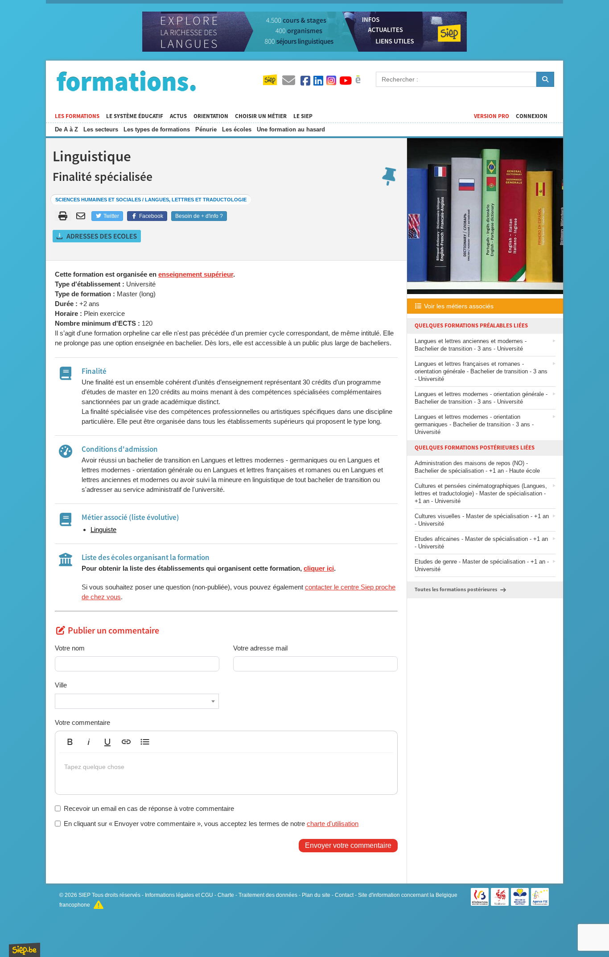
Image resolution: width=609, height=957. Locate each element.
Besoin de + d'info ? (199, 216)
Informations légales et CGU (179, 895)
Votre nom (70, 648)
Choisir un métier (261, 116)
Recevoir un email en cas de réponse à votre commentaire (149, 808)
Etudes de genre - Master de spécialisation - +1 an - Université (482, 565)
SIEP (84, 895)
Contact (344, 895)
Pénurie (206, 129)
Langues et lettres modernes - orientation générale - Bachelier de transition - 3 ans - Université (481, 398)
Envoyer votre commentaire (348, 845)
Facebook (150, 216)
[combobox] (137, 701)
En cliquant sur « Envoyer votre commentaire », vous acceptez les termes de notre (211, 823)
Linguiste (103, 529)
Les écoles (236, 129)
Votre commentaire (82, 722)
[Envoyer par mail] (82, 216)
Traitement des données (268, 895)
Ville (61, 685)
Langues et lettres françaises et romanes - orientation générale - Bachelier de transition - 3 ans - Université (481, 371)
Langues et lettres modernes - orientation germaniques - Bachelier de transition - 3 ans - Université (474, 424)
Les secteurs (100, 129)
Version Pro (491, 116)
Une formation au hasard (291, 129)
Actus (178, 116)
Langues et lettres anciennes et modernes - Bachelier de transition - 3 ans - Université (471, 345)
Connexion (531, 116)
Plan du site (316, 895)
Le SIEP (303, 116)
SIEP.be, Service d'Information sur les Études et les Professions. (24, 950)
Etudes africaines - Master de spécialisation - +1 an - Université (481, 543)
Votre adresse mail (260, 648)
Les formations (77, 116)
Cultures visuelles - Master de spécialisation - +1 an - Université (482, 520)
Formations (126, 81)
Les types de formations (156, 129)
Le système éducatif (134, 116)
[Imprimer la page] (63, 216)
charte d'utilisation (332, 823)
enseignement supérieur (195, 274)
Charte (226, 895)
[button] (70, 742)
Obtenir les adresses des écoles (97, 236)
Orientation (210, 116)
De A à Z (66, 129)
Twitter (110, 216)
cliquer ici (319, 568)
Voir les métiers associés (458, 306)
